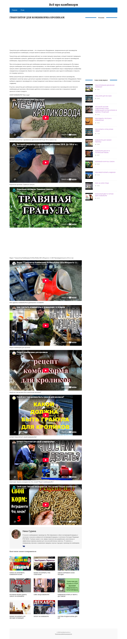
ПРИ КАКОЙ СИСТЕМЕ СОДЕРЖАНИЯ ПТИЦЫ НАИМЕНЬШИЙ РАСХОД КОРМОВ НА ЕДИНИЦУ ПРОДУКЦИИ (106, 109)
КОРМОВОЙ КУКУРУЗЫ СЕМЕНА (105, 161)
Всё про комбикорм (63, 4)
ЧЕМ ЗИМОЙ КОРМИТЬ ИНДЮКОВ (105, 172)
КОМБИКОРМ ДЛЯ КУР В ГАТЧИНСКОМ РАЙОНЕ (102, 151)
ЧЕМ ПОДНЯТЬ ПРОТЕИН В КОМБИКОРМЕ (103, 119)
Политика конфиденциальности (63, 634)
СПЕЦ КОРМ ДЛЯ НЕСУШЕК (103, 96)
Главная (14, 10)
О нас (22, 10)
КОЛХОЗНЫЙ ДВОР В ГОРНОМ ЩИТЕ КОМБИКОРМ (104, 195)
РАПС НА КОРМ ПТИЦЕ (102, 183)
